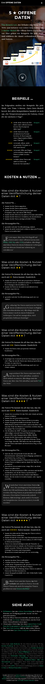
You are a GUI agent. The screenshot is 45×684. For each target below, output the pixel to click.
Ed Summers (7, 611)
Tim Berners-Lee (9, 25)
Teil (39, 381)
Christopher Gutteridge (18, 656)
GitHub (4, 678)
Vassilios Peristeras (37, 648)
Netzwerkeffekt (22, 589)
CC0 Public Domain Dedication (25, 680)
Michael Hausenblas (15, 668)
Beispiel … (37, 123)
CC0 (21, 242)
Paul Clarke (24, 658)
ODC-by (12, 242)
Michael (18, 675)
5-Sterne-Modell (9, 30)
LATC (13, 666)
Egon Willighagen (24, 652)
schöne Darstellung (25, 611)
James (4, 677)
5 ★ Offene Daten (11, 2)
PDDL (5, 242)
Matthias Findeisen (20, 677)
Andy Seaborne (15, 644)
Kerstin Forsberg (7, 646)
